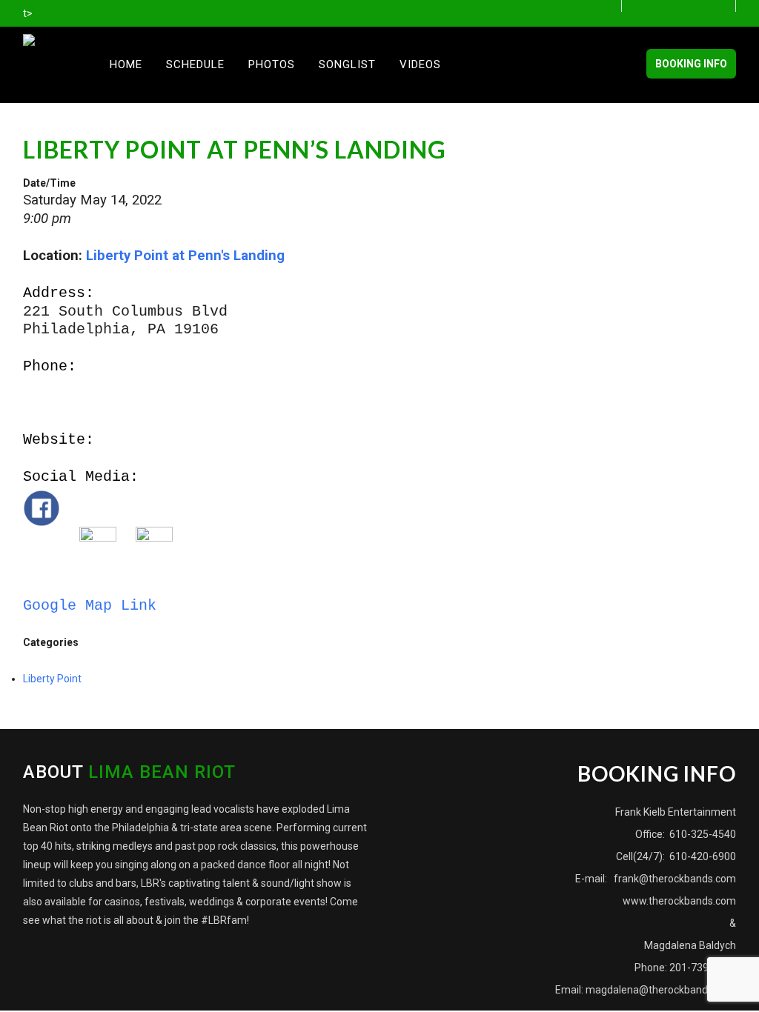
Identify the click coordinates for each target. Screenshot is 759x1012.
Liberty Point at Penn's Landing (185, 255)
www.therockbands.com (679, 901)
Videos (420, 64)
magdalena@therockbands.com (661, 990)
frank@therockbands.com (673, 879)
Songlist (347, 64)
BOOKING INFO (691, 64)
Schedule (195, 64)
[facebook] (648, 6)
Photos (271, 64)
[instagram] (725, 6)
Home (126, 64)
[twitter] (687, 6)
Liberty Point (52, 679)
